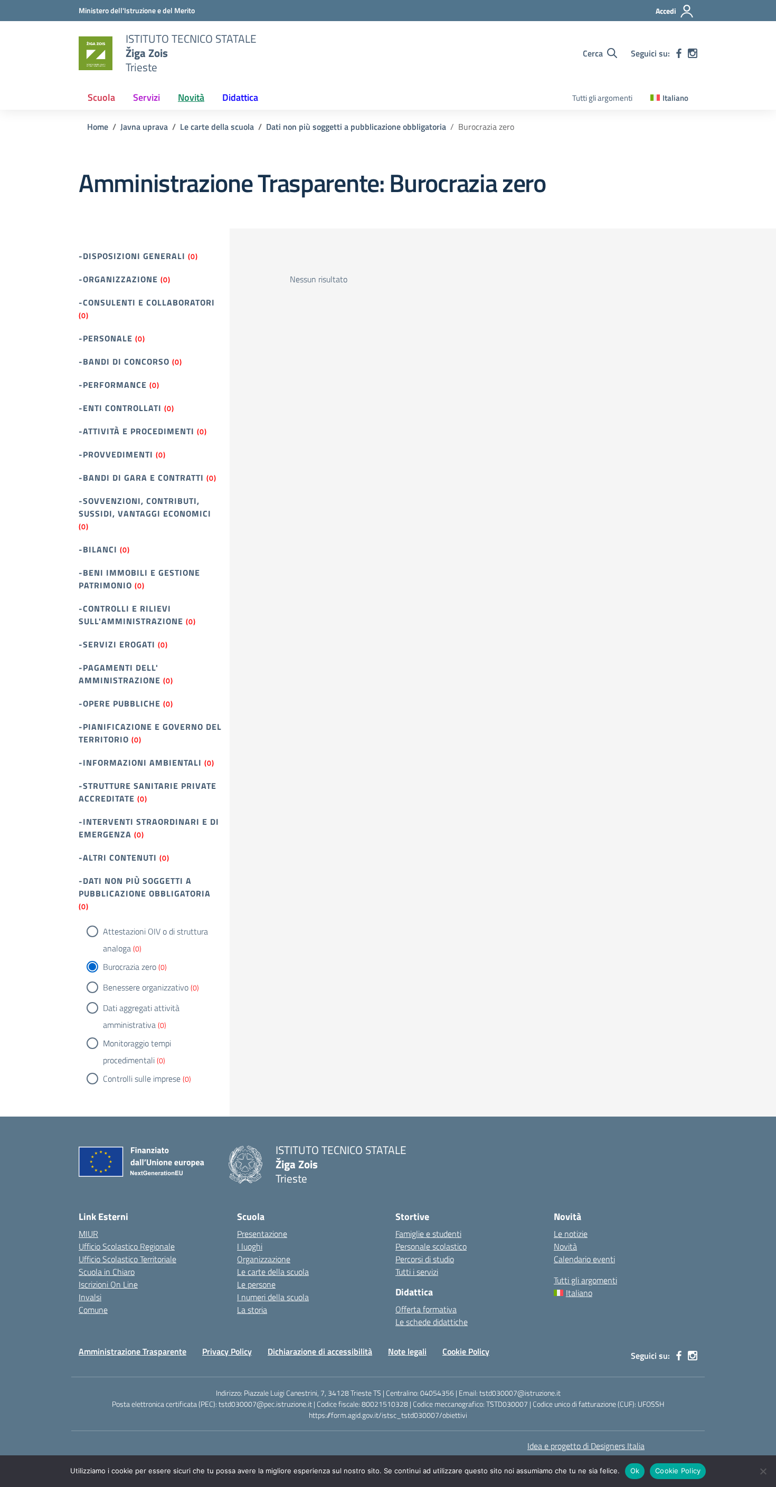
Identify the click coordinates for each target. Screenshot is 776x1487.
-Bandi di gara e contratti (141, 477)
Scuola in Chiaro (107, 1271)
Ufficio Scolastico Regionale (127, 1246)
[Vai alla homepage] (95, 53)
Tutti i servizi (416, 1271)
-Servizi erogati (117, 644)
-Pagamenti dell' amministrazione (119, 674)
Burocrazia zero (129, 966)
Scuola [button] (101, 97)
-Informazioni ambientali (140, 762)
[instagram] (692, 53)
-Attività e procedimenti (136, 431)
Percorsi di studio (424, 1259)
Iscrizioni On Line (108, 1284)
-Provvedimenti (116, 454)
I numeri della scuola (273, 1297)
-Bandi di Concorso (124, 361)
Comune (93, 1309)
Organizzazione (263, 1259)
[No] (763, 1471)
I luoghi (249, 1246)
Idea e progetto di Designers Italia (586, 1446)
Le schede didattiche (431, 1322)
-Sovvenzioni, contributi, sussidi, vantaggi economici (145, 507)
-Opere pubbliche (119, 703)
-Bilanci (98, 549)
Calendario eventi (584, 1259)
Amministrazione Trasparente (132, 1351)
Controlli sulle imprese (142, 1078)
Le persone (256, 1284)
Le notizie (571, 1233)
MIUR (88, 1233)
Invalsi (90, 1297)
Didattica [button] (240, 97)
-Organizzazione (118, 279)
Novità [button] (191, 97)
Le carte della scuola (273, 1271)
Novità (565, 1246)
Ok (635, 1470)
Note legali (407, 1351)
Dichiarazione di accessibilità (320, 1351)
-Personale (106, 338)
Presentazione (262, 1233)
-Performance (113, 384)
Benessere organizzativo (145, 987)
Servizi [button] (146, 97)
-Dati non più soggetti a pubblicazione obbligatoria (145, 887)
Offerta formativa (426, 1309)
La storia (252, 1309)
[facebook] (679, 53)
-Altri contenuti (118, 857)
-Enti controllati (120, 408)
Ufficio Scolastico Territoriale (127, 1259)
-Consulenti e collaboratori (147, 302)
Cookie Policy (465, 1351)
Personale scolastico (431, 1246)
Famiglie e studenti (428, 1233)
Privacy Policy (227, 1351)
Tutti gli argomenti (602, 98)
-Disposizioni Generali (132, 256)
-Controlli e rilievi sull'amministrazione (131, 614)
